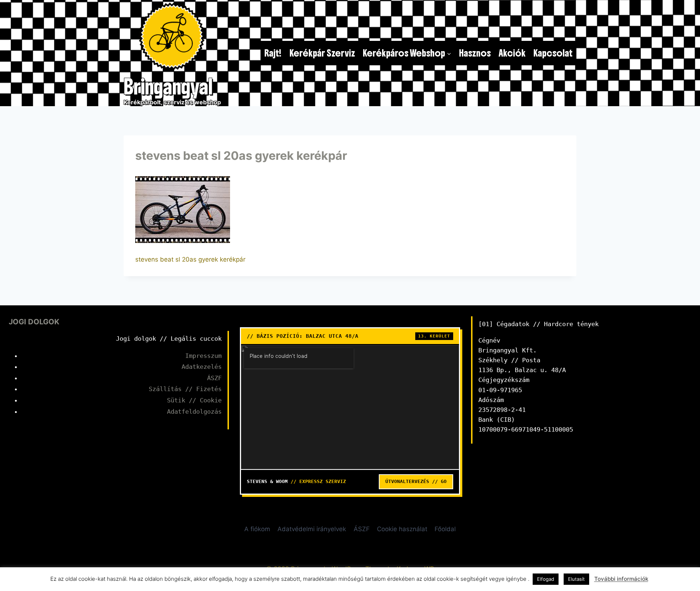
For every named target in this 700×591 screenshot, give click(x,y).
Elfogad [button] (545, 579)
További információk (621, 578)
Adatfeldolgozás (194, 411)
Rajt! (272, 53)
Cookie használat (402, 529)
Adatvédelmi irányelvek (311, 529)
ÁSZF (214, 378)
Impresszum (203, 355)
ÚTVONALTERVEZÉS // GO (416, 481)
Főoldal (445, 529)
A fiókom (257, 529)
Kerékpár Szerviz (322, 53)
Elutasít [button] (576, 579)
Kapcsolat (552, 53)
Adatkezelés (202, 366)
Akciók (512, 53)
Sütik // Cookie (194, 400)
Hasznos (475, 53)
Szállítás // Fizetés (185, 389)
